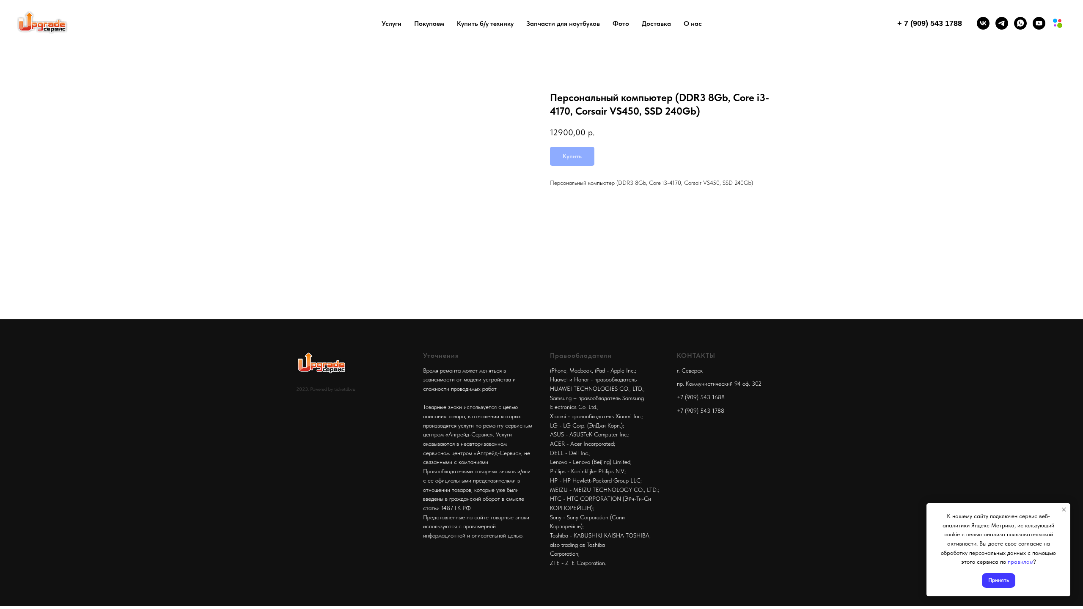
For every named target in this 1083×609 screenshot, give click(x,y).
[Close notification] (1064, 509)
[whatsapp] (1020, 23)
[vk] (983, 23)
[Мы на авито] (1057, 23)
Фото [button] (621, 23)
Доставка (656, 23)
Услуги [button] (391, 23)
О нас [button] (693, 23)
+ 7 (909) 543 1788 (929, 23)
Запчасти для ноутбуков (563, 23)
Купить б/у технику (485, 23)
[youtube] (1039, 23)
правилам (1020, 561)
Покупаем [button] (429, 23)
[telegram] (1001, 23)
